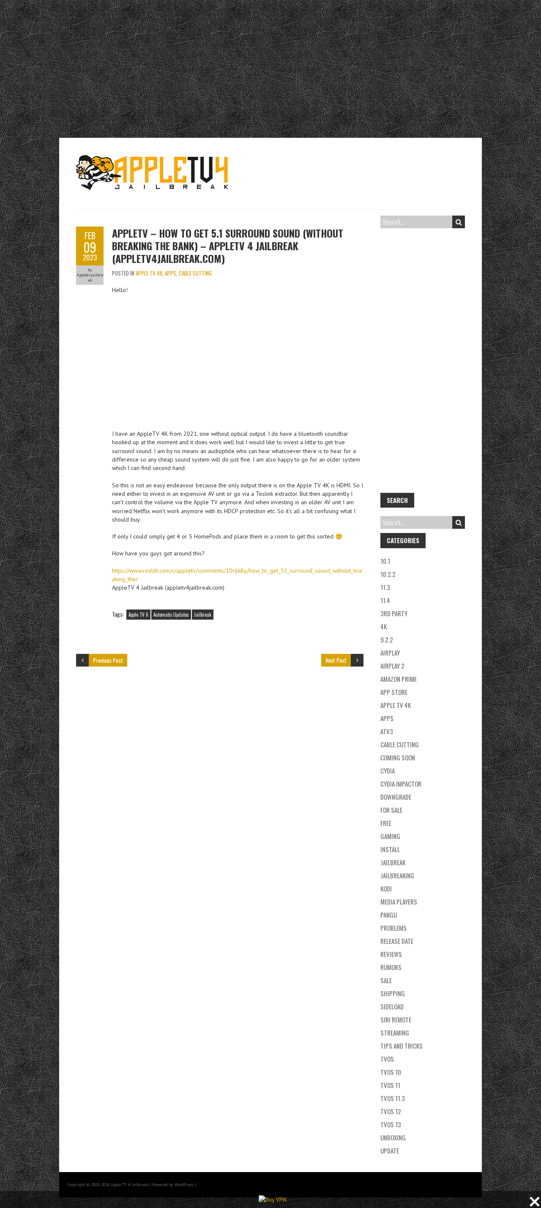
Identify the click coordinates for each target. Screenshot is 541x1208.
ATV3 (386, 731)
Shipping (392, 993)
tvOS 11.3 (392, 1098)
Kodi (386, 888)
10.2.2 (388, 574)
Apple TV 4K (149, 273)
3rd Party (393, 613)
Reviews (391, 954)
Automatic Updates (171, 614)
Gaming (390, 836)
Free (385, 823)
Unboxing (393, 1137)
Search (458, 222)
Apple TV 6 (138, 614)
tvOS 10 (390, 1072)
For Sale (391, 809)
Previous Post (108, 660)
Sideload (392, 1006)
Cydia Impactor (400, 783)
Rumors (391, 967)
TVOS (387, 1058)
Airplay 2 (392, 665)
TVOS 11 (390, 1085)
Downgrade (395, 796)
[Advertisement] (270, 67)
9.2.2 (386, 639)
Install (390, 849)
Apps (170, 273)
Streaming (394, 1032)
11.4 (385, 600)
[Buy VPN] (273, 1199)
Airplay (390, 652)
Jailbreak (202, 614)
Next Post (336, 660)
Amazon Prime (398, 678)
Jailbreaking (397, 875)
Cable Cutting (195, 273)
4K (383, 626)
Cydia (387, 770)
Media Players (398, 901)
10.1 (385, 561)
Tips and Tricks (401, 1045)
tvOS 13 (390, 1124)
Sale (386, 980)
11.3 (385, 587)
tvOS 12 (390, 1111)
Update (389, 1150)
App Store (393, 692)
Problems (393, 927)
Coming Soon (397, 757)
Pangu (388, 914)
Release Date (396, 941)
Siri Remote (395, 1019)
